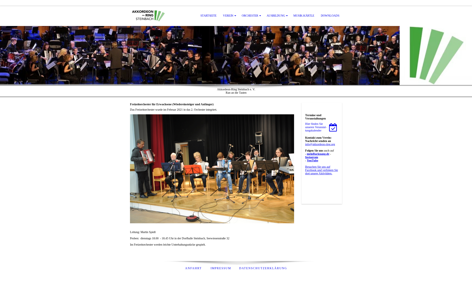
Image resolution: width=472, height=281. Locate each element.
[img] (148, 16)
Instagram (311, 157)
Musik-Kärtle (303, 15)
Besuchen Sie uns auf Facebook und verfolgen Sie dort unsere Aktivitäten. (321, 170)
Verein (228, 15)
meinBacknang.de (318, 153)
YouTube (312, 160)
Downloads (330, 15)
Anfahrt (193, 268)
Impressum (221, 268)
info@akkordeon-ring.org (320, 144)
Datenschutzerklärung (263, 268)
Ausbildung (276, 15)
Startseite (208, 15)
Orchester (250, 15)
